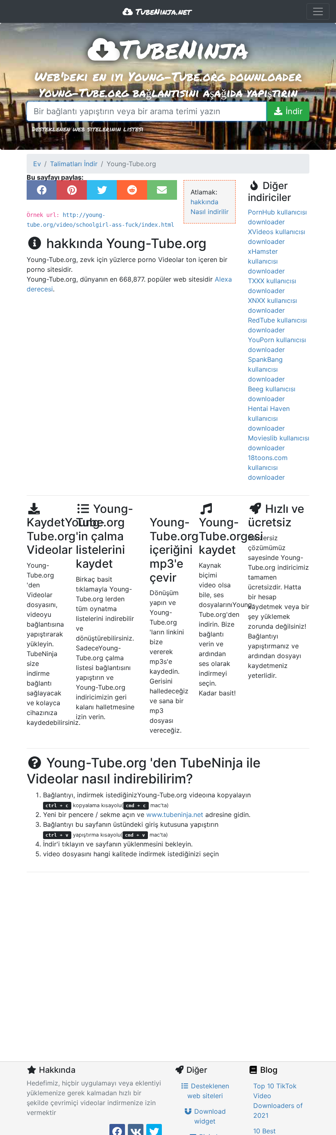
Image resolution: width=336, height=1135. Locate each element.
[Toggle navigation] (317, 11)
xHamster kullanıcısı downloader (266, 261)
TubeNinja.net (162, 11)
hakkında (204, 202)
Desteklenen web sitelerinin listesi (87, 128)
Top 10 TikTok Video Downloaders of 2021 (278, 1100)
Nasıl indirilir (210, 212)
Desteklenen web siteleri (208, 1091)
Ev (37, 164)
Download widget (209, 1116)
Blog (267, 1070)
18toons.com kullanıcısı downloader (268, 467)
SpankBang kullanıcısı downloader (266, 369)
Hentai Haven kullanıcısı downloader (269, 418)
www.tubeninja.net (174, 814)
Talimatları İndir (74, 164)
